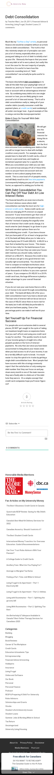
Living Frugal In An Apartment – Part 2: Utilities (26, 592)
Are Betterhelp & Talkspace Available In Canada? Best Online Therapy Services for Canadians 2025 (24, 618)
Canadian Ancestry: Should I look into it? (23, 529)
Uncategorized (11, 725)
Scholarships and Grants (16, 702)
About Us (14, 743)
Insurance (9, 668)
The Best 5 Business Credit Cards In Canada (25, 506)
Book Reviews (11, 641)
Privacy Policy (26, 743)
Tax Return (10, 721)
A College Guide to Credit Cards (20, 559)
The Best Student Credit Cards (19, 535)
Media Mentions (22, 748)
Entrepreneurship (12, 656)
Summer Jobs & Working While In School (22, 718)
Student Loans (31, 24)
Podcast (9, 691)
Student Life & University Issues (19, 710)
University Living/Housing (16, 729)
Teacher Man (13, 22)
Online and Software (14, 675)
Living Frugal (19, 24)
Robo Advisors (11, 698)
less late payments (37, 179)
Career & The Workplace (15, 644)
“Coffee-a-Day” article (26, 42)
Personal (9, 683)
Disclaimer (39, 743)
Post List (35, 748)
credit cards (26, 108)
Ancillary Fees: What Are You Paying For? (23, 565)
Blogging (9, 637)
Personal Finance (12, 687)
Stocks (8, 706)
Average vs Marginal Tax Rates (19, 571)
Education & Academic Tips (17, 652)
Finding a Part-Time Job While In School (23, 577)
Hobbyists (9, 664)
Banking (8, 633)
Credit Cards (10, 648)
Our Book (9, 679)
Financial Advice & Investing (17, 660)
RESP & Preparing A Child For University (22, 695)
